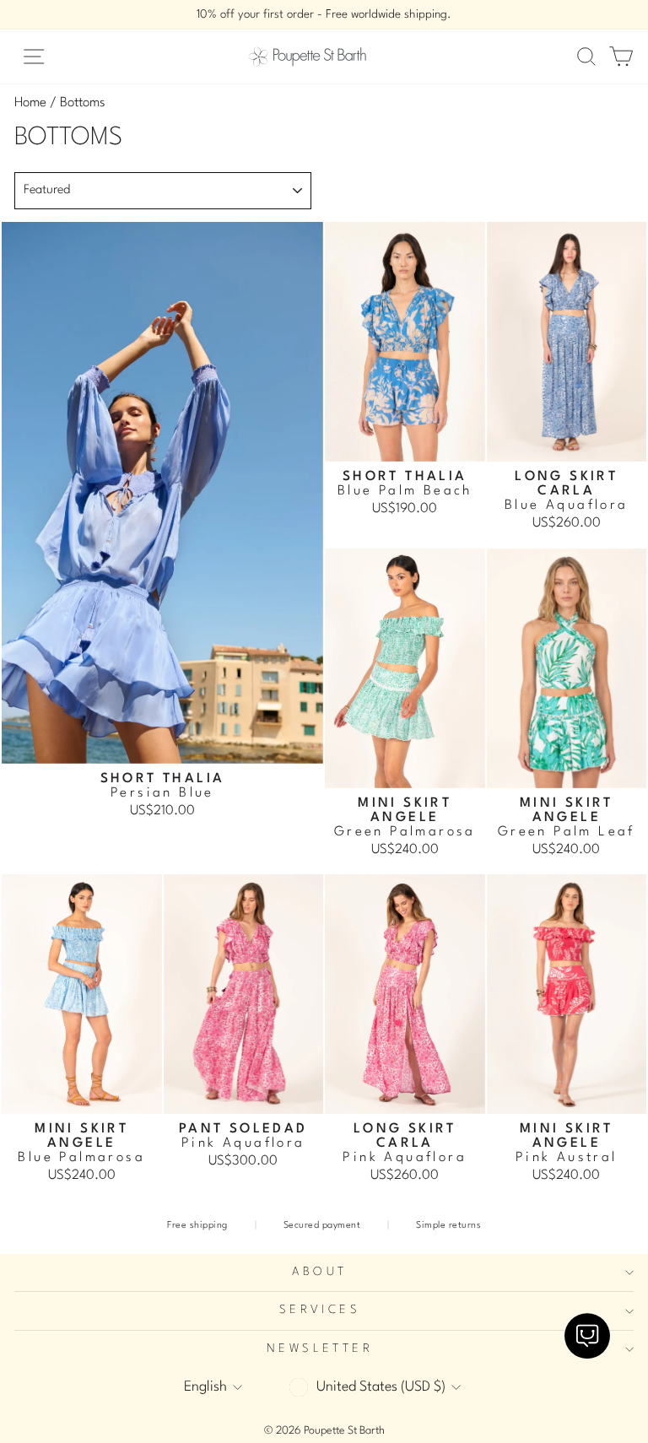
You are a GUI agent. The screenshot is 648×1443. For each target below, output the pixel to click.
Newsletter (320, 1348)
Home (30, 103)
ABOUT (319, 1272)
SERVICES (319, 1310)
